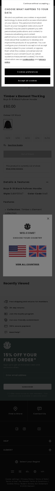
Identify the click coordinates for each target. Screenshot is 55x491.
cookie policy (28, 59)
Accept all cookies (27, 80)
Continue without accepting (35, 3)
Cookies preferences (27, 72)
